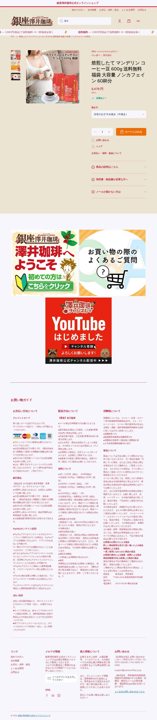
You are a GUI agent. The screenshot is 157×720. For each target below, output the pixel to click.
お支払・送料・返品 (20, 664)
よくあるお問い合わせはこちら (130, 691)
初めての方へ (17, 657)
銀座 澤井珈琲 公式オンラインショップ (34, 715)
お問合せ (15, 672)
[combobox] (84, 21)
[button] (97, 146)
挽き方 (95, 107)
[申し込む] (73, 678)
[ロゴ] (32, 21)
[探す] (60, 21)
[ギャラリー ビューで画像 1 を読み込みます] (16, 55)
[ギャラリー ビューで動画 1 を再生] (16, 76)
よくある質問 (17, 668)
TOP (12, 36)
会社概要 (15, 660)
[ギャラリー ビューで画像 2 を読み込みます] (16, 66)
